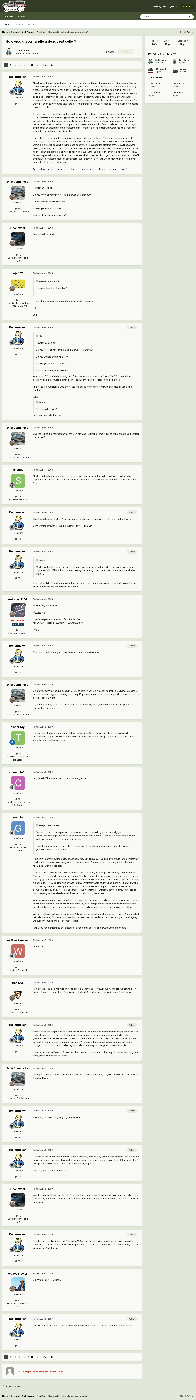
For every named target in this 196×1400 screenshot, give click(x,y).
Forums (7, 24)
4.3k (19, 1300)
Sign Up (186, 6)
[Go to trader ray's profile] (18, 738)
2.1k (19, 496)
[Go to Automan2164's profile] (18, 610)
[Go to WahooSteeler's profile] (18, 1284)
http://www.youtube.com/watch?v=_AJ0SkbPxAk (57, 619)
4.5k (19, 1009)
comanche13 (17, 772)
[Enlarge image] (39, 612)
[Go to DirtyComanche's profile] (18, 193)
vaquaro (184, 69)
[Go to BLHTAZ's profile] (18, 993)
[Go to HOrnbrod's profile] (150, 70)
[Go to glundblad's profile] (18, 828)
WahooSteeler (17, 1273)
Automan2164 (17, 599)
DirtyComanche (17, 181)
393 (19, 103)
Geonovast (17, 228)
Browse (9, 16)
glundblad (17, 817)
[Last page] (37, 65)
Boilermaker (23, 50)
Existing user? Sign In (164, 6)
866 (19, 844)
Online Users (34, 24)
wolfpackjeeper (17, 940)
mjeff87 (17, 273)
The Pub (34, 53)
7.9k (19, 208)
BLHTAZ (17, 982)
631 (19, 799)
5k (19, 300)
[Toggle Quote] (37, 281)
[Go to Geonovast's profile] (18, 239)
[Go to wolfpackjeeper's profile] (18, 951)
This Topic (178, 17)
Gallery (19, 24)
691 (19, 967)
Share (110, 52)
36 (19, 753)
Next (30, 65)
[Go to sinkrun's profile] (18, 481)
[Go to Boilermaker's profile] (8, 51)
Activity (21, 16)
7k (19, 255)
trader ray (18, 727)
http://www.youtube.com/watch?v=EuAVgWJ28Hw (58, 622)
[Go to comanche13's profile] (18, 783)
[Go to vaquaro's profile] (175, 70)
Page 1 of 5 (48, 65)
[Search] (190, 16)
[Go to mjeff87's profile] (18, 284)
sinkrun (18, 470)
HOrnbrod (160, 69)
